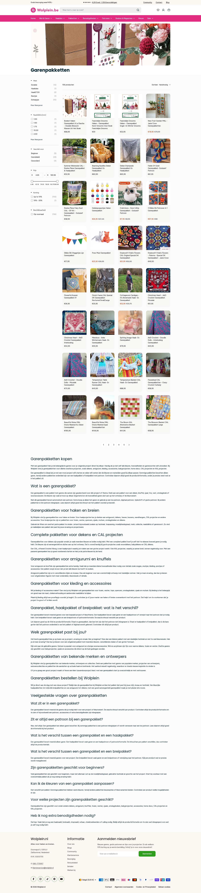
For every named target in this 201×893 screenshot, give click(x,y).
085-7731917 (38, 864)
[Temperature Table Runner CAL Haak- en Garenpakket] (102, 365)
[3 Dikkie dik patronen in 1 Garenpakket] (158, 193)
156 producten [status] (68, 85)
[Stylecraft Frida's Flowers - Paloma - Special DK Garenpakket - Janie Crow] (158, 238)
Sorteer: (160, 85)
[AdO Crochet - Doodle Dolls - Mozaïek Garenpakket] (74, 365)
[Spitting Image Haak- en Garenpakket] (130, 323)
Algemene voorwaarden (124, 887)
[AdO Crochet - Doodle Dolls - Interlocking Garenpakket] (158, 323)
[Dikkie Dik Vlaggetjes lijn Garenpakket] (74, 238)
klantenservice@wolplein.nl (43, 868)
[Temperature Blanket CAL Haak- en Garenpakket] (130, 365)
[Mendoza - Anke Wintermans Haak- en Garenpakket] (102, 323)
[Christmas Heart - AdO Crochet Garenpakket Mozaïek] (158, 280)
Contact (159, 2)
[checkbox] (44, 85)
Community (147, 2)
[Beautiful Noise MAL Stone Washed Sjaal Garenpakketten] (102, 407)
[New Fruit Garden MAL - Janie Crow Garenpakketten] (158, 106)
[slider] (32, 181)
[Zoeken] (138, 10)
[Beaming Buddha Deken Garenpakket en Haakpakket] (102, 151)
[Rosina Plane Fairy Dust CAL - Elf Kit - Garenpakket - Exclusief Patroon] (74, 193)
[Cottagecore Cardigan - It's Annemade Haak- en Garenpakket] (130, 280)
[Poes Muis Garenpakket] (102, 238)
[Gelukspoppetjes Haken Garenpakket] (102, 193)
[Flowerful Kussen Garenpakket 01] (74, 280)
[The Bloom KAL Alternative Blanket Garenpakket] (130, 407)
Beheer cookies (164, 887)
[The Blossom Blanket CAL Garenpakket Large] (158, 407)
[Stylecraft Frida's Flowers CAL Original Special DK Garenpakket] (130, 238)
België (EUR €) (88, 880)
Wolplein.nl (41, 887)
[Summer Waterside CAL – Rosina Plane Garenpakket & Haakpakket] (74, 151)
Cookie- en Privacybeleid (146, 887)
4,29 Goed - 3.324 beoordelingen (104, 2)
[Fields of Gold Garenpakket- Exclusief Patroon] (158, 151)
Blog (167, 2)
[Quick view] (84, 115)
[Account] (163, 10)
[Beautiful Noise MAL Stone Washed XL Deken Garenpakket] (74, 407)
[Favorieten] (158, 10)
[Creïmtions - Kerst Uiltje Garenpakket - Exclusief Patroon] (130, 193)
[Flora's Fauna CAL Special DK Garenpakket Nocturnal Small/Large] (102, 280)
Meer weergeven (37, 105)
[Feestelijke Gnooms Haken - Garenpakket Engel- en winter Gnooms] (130, 106)
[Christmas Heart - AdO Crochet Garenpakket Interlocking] (74, 323)
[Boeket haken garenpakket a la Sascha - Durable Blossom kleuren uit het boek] (74, 106)
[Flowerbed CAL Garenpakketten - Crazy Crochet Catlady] (158, 365)
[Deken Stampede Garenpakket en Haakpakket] (130, 151)
